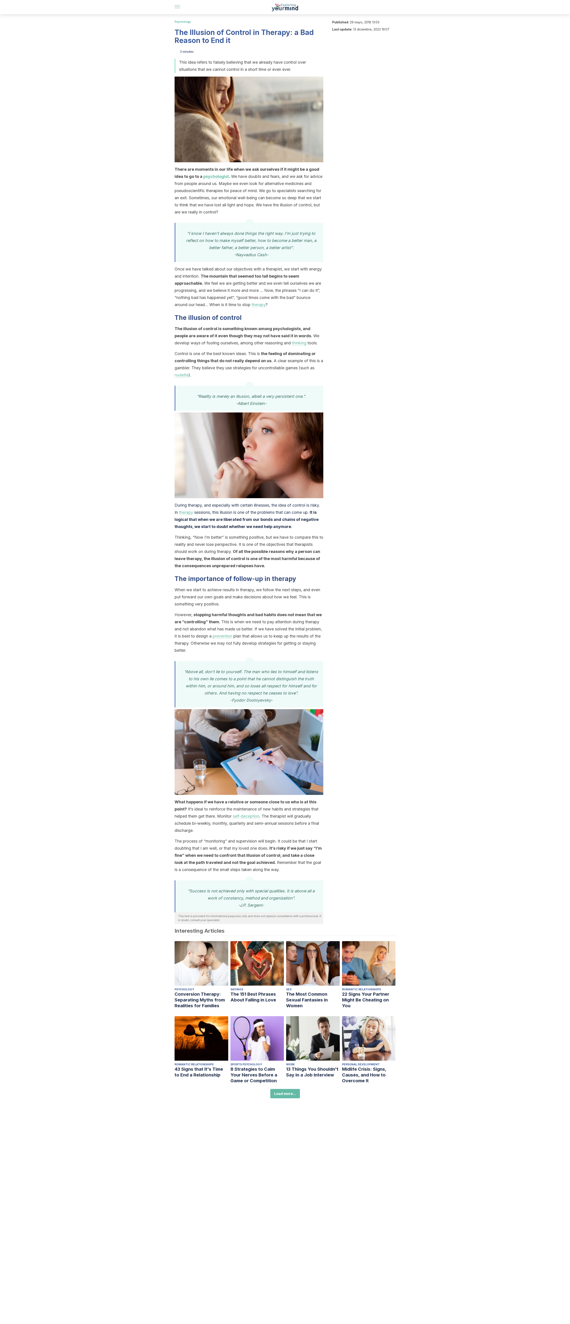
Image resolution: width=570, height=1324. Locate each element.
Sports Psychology (246, 1064)
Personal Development (361, 1064)
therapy (259, 304)
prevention (222, 636)
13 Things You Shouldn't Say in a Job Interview (312, 1072)
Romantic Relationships (361, 989)
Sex (289, 989)
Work (290, 1064)
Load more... (285, 1093)
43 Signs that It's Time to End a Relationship (199, 1072)
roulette (182, 375)
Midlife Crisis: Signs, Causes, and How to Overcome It (364, 1074)
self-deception (246, 816)
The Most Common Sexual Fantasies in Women (307, 999)
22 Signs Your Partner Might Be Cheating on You (365, 999)
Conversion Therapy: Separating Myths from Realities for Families (200, 999)
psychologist (216, 176)
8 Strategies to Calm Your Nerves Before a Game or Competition (253, 1074)
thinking (299, 343)
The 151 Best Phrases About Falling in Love (253, 997)
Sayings (236, 989)
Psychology (183, 21)
